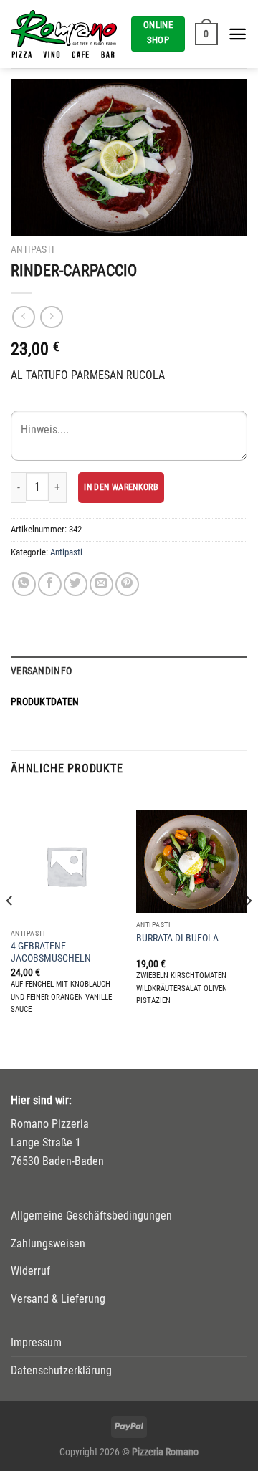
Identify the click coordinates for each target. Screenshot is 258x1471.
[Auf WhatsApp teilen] (24, 584)
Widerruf (30, 1271)
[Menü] (237, 34)
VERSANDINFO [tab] (41, 671)
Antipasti (32, 249)
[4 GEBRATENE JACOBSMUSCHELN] (66, 865)
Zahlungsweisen (48, 1243)
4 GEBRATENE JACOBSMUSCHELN (51, 952)
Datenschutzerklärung (61, 1370)
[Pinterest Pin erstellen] (127, 584)
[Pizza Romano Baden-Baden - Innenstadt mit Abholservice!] (65, 34)
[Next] (248, 929)
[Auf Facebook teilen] (50, 584)
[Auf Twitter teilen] (75, 584)
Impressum (36, 1342)
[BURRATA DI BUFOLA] (191, 861)
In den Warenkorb (121, 487)
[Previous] (10, 929)
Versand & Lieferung (58, 1298)
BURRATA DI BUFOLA (177, 938)
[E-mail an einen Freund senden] (101, 584)
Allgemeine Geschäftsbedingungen (91, 1215)
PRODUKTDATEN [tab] (45, 702)
